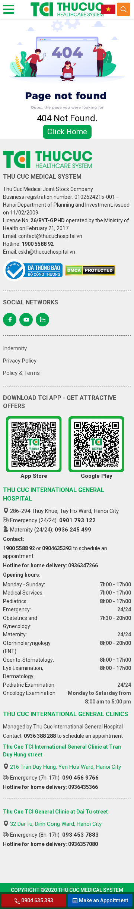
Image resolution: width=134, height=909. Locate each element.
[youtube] (26, 319)
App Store (33, 476)
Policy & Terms (21, 373)
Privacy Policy (19, 360)
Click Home (67, 131)
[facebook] (9, 319)
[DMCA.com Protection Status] (90, 270)
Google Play (96, 476)
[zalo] (42, 319)
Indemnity (15, 348)
